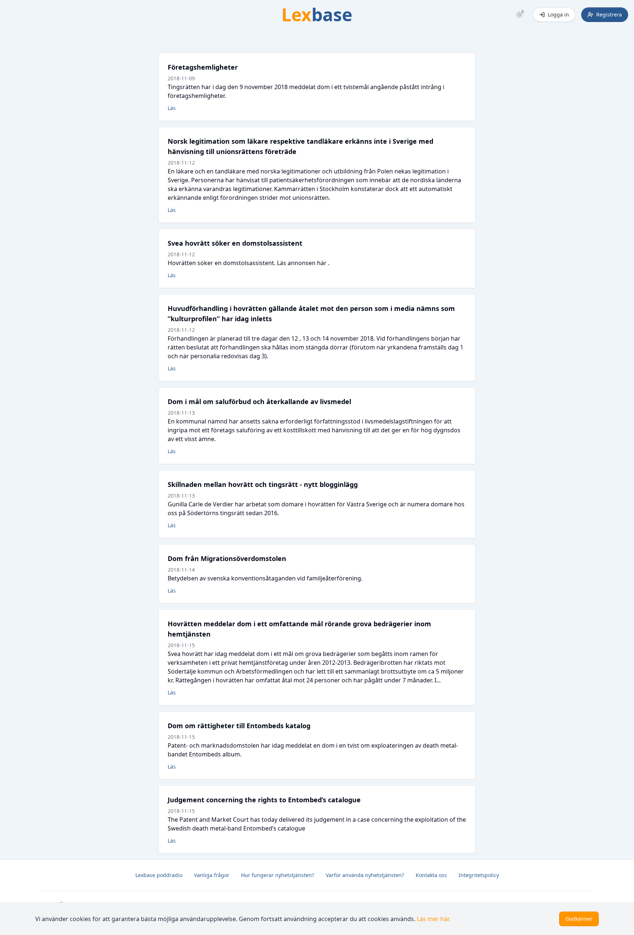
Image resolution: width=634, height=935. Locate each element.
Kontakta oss (431, 875)
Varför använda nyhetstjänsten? (365, 875)
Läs (172, 107)
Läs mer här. (433, 919)
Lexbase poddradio (158, 875)
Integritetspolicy (479, 875)
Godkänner (579, 918)
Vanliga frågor (211, 875)
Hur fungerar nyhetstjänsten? (277, 875)
